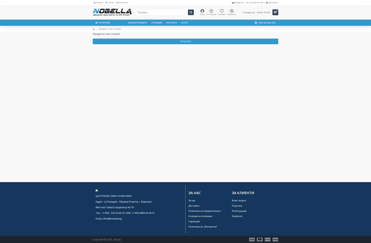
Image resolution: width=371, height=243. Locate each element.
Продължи (185, 41)
